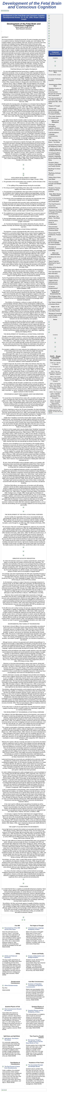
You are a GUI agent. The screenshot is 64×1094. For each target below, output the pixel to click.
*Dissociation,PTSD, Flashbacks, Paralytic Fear (54, 234)
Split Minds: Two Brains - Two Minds (11, 1039)
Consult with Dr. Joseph (54, 74)
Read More (36, 944)
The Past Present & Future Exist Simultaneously (12, 1067)
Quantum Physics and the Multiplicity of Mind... (35, 1011)
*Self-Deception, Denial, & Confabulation (53, 222)
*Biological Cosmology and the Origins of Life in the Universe (55, 315)
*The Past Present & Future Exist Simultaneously (54, 205)
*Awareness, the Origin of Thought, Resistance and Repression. (55, 211)
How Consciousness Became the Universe (13, 1009)
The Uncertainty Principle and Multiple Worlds (35, 1065)
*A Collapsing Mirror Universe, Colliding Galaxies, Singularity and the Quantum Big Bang (54, 156)
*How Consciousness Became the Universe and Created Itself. (54, 199)
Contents (55, 58)
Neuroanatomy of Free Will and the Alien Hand (12, 928)
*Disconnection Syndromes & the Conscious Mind (53, 228)
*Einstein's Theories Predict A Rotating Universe (54, 189)
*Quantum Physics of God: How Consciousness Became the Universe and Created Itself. (54, 92)
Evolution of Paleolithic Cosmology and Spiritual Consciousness (34, 985)
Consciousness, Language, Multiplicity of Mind (36, 928)
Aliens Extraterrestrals (11, 985)
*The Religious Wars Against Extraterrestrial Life (55, 298)
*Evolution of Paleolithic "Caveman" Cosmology (55, 248)
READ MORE (6, 947)
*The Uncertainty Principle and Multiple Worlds (54, 183)
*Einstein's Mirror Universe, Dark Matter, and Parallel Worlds (55, 164)
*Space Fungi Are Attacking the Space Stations (54, 263)
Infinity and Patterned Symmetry (10, 956)
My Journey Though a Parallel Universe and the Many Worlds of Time (34, 1041)
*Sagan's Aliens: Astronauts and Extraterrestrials (53, 282)
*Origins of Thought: (54, 106)
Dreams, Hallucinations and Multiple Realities (36, 956)
